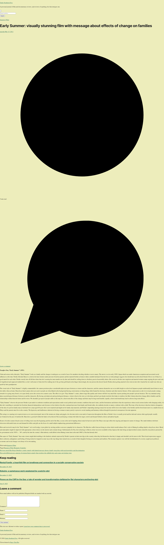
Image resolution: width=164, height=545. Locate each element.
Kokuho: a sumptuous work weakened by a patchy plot (25, 471)
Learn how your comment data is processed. (37, 526)
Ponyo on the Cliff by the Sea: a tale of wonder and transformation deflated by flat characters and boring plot (49, 479)
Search (2, 16)
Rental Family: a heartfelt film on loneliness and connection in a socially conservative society (42, 462)
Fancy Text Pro (14, 542)
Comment (3, 506)
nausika (2, 32)
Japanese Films (4, 20)
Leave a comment (5, 366)
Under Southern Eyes (6, 3)
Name (2, 510)
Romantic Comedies (20, 448)
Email (2, 514)
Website (2, 518)
